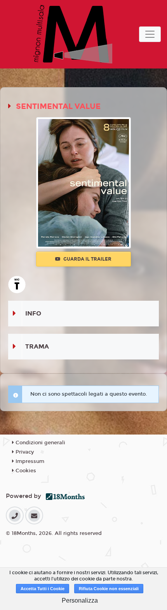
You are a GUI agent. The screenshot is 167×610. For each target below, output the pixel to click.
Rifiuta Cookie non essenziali (109, 588)
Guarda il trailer (86, 259)
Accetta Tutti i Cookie (42, 588)
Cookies (25, 471)
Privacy (24, 452)
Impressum (29, 461)
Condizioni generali (39, 443)
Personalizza (80, 600)
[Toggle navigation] (150, 34)
